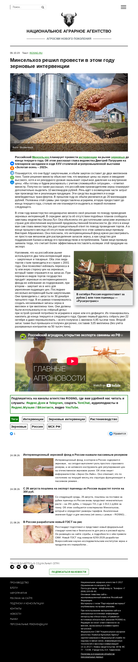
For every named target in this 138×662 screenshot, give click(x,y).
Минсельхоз (41, 157)
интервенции (88, 157)
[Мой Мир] (12, 182)
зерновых (118, 157)
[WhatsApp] (12, 178)
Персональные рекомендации (29, 624)
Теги (14, 419)
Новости (15, 613)
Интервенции (33, 419)
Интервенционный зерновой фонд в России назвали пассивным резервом (75, 454)
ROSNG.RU (36, 53)
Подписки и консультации (27, 603)
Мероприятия (18, 592)
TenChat (84, 403)
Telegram (56, 403)
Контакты (16, 608)
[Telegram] (12, 173)
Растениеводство (103, 419)
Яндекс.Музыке (23, 407)
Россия (37, 426)
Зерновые (19, 426)
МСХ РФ (54, 426)
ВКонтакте (45, 407)
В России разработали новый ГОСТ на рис (52, 522)
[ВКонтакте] (12, 163)
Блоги (14, 587)
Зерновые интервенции (67, 419)
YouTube (71, 407)
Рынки (14, 618)
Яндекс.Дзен (35, 403)
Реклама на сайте (21, 598)
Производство (19, 582)
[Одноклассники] (12, 168)
